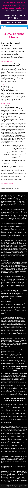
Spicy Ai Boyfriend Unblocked (14, 35)
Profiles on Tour (8, 13)
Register (11, 18)
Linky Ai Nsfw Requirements (7, 183)
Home (7, 10)
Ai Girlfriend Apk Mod (6, 103)
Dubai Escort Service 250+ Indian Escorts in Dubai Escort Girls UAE (14, 5)
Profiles (13, 10)
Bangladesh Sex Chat (6, 83)
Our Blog (14, 15)
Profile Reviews (19, 13)
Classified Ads (6, 15)
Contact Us (22, 15)
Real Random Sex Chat (6, 61)
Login (17, 18)
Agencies (19, 10)
